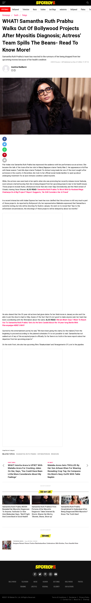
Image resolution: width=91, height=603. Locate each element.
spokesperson (44, 454)
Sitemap (86, 600)
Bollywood (15, 9)
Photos (83, 9)
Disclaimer (73, 597)
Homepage (6, 15)
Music (35, 9)
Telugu (24, 15)
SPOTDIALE (5, 9)
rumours (55, 454)
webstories (63, 9)
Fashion (43, 9)
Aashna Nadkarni (19, 67)
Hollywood (73, 9)
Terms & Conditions (59, 597)
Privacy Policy (84, 597)
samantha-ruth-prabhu (26, 454)
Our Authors (69, 586)
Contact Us (67, 600)
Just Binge (52, 9)
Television (26, 9)
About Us (77, 600)
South (16, 15)
